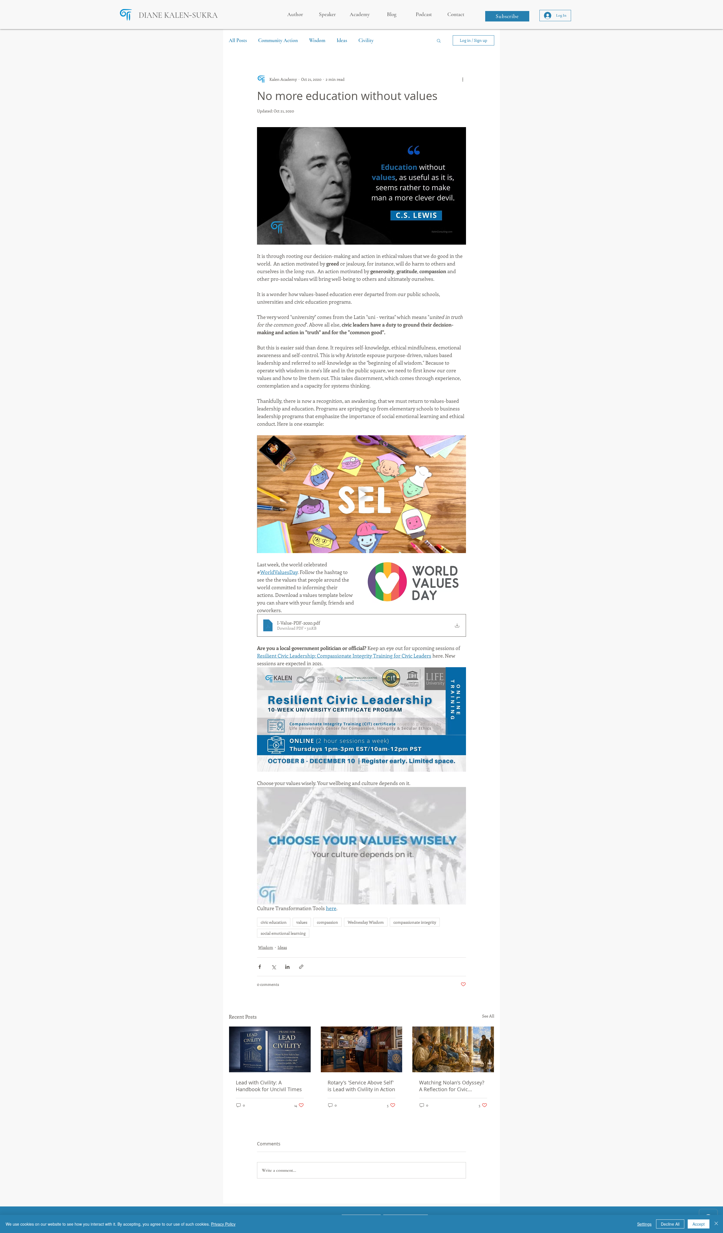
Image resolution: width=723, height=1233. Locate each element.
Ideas (342, 40)
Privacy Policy (223, 1224)
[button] (507, 16)
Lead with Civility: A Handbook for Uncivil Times (269, 1086)
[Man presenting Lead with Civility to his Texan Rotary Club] (361, 1049)
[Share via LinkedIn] (287, 966)
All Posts (238, 40)
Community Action (278, 40)
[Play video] (361, 494)
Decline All (670, 1224)
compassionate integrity (414, 922)
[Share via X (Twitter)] (273, 966)
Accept (698, 1224)
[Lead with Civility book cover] (270, 1049)
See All (488, 1016)
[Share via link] (301, 966)
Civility (366, 40)
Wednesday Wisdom (366, 922)
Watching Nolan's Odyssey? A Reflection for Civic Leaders (451, 1086)
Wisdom (317, 40)
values (301, 922)
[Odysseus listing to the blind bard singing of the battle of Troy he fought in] (453, 1049)
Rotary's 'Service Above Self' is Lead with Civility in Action (361, 1086)
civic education (274, 922)
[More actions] (462, 79)
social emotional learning (283, 933)
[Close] (716, 1223)
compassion (327, 922)
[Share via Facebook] (259, 966)
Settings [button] (644, 1224)
